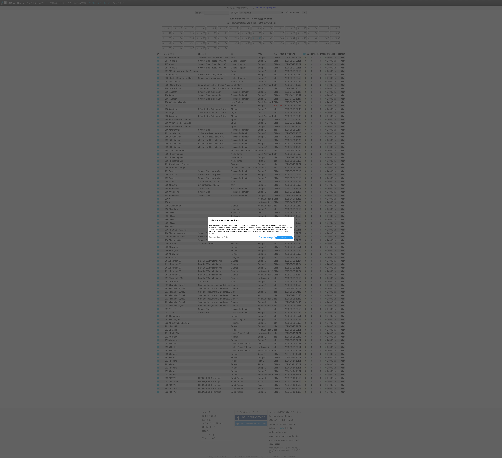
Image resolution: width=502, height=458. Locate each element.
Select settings (267, 238)
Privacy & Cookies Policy (219, 237)
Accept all (285, 238)
